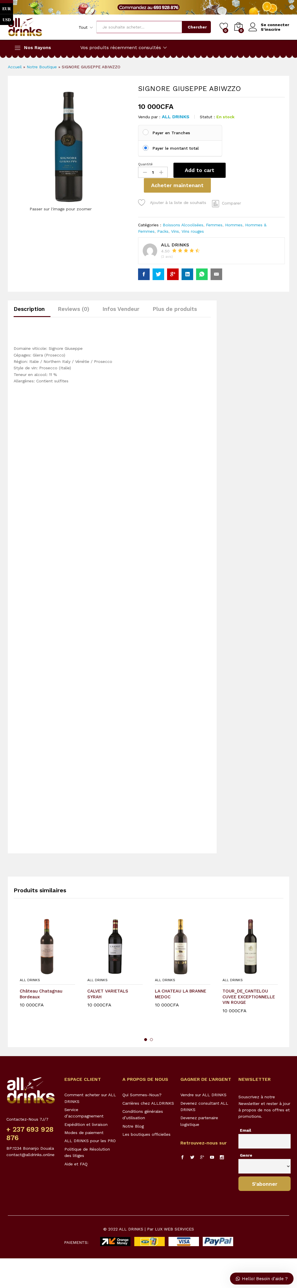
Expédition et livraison (86, 1124)
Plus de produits (175, 309)
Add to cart (199, 170)
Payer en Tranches (171, 132)
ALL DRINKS (175, 116)
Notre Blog (133, 1126)
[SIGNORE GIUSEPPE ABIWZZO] (144, 274)
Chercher (197, 27)
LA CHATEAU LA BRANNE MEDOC (180, 993)
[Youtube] (212, 1157)
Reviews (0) (73, 309)
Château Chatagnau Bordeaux (41, 993)
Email (245, 1130)
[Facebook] (182, 1157)
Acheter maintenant (177, 185)
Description (29, 309)
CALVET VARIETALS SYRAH (107, 993)
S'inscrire (270, 29)
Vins (175, 231)
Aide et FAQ (76, 1164)
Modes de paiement (84, 1132)
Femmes (214, 225)
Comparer (231, 203)
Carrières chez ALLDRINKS (148, 1103)
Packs (163, 231)
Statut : (207, 116)
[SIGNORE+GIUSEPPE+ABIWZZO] (158, 274)
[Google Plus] (202, 1157)
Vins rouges (193, 231)
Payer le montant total (176, 148)
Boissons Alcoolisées (183, 225)
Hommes (233, 225)
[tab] (32, 311)
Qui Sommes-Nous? (142, 1094)
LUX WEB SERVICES (174, 1229)
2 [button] (151, 1039)
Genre (246, 1155)
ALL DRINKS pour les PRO (90, 1140)
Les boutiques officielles (146, 1134)
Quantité (145, 164)
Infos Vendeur (121, 309)
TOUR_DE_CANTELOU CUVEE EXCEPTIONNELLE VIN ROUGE (248, 996)
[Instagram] (222, 1157)
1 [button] (145, 1039)
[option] (47, 971)
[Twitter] (192, 1157)
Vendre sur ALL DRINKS (203, 1094)
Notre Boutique (42, 67)
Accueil (15, 67)
